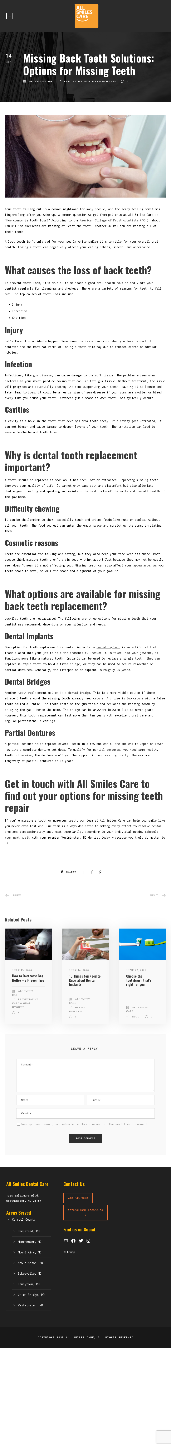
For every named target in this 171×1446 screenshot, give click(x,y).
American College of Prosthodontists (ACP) (114, 220)
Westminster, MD (30, 1305)
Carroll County (23, 1219)
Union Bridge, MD (31, 1294)
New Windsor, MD (30, 1263)
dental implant (108, 647)
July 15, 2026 (22, 970)
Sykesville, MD (29, 1273)
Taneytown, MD (29, 1284)
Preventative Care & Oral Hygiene (25, 1003)
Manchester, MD (29, 1241)
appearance (141, 565)
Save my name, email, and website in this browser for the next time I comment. (84, 1124)
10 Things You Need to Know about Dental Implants (85, 980)
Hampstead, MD (29, 1231)
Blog (136, 1016)
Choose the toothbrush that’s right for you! (138, 980)
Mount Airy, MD (29, 1252)
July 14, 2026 (79, 970)
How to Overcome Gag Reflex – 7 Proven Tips (28, 978)
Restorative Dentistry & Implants (90, 81)
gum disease (42, 375)
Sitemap (69, 1252)
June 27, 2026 (136, 970)
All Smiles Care (41, 81)
